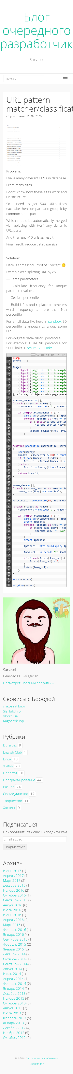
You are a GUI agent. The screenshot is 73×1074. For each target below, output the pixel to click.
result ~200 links (39, 348)
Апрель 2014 (13, 978)
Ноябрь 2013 (13, 998)
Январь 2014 (13, 988)
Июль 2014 (12, 973)
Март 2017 (11, 880)
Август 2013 (12, 1008)
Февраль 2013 (14, 1018)
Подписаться (14, 847)
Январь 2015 (13, 949)
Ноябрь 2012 (13, 1032)
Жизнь (8, 766)
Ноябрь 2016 (13, 890)
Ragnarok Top (13, 721)
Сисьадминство (15, 793)
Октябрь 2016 (14, 895)
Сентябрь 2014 (15, 964)
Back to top (37, 1064)
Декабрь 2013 (14, 993)
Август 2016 (12, 905)
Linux (7, 759)
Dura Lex (10, 745)
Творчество (12, 800)
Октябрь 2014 (14, 959)
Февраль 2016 (14, 929)
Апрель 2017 (13, 875)
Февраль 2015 (14, 944)
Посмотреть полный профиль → (29, 683)
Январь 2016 (13, 934)
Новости (10, 773)
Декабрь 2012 (14, 1027)
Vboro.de (10, 716)
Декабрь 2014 (14, 954)
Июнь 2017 (12, 870)
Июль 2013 (12, 1013)
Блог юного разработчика (42, 1058)
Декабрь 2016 (14, 885)
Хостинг (9, 807)
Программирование (19, 780)
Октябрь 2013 (14, 1003)
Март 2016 (11, 924)
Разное (8, 786)
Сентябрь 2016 (15, 900)
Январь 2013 (13, 1022)
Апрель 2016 (13, 919)
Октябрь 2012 (14, 1037)
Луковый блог (14, 706)
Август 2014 (12, 968)
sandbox (54, 321)
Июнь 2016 (12, 914)
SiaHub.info (12, 711)
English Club (12, 752)
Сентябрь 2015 (15, 939)
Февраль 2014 (14, 983)
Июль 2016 (12, 910)
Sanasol (9, 669)
